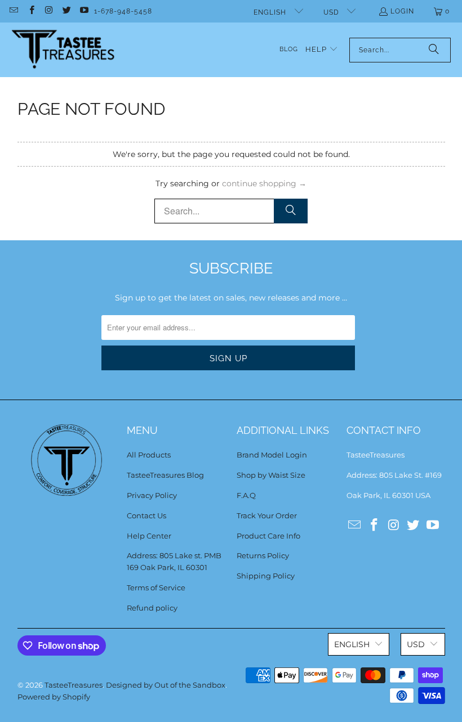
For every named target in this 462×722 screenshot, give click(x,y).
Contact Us (146, 515)
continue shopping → (264, 183)
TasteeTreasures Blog (165, 474)
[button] (321, 50)
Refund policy (152, 607)
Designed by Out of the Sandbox (165, 684)
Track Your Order (267, 515)
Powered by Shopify (53, 696)
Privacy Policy (152, 495)
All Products (149, 454)
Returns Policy (263, 555)
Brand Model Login (272, 454)
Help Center (149, 535)
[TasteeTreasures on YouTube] (83, 11)
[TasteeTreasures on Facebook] (30, 11)
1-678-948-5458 (123, 11)
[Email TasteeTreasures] (13, 11)
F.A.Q (246, 495)
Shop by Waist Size (271, 474)
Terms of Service (156, 587)
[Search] (434, 50)
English (271, 12)
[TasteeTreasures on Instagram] (49, 11)
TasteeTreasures (74, 684)
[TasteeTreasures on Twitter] (66, 11)
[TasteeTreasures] (63, 49)
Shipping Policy (266, 575)
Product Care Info (268, 535)
